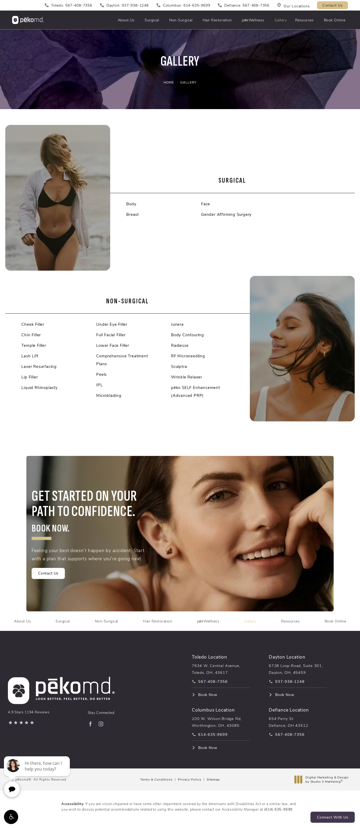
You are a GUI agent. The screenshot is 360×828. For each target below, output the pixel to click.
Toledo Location (209, 657)
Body (131, 203)
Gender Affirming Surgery (226, 214)
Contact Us (332, 5)
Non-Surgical (180, 19)
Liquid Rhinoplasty (39, 387)
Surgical (152, 19)
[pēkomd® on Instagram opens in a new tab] (101, 724)
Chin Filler (31, 334)
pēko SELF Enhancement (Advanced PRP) (195, 391)
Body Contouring (187, 334)
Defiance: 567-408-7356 (246, 5)
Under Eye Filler (111, 324)
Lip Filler (29, 376)
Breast (132, 214)
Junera (177, 324)
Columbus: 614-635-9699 (186, 5)
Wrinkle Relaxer (186, 376)
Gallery (281, 19)
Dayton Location (287, 657)
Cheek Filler (32, 324)
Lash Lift (29, 355)
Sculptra (179, 366)
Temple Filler (33, 345)
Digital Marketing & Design (327, 779)
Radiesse (179, 345)
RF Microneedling (188, 355)
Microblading (108, 395)
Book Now (207, 695)
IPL (99, 384)
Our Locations (297, 5)
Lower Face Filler (112, 345)
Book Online (335, 19)
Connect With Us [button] (332, 817)
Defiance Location (289, 710)
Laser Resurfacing (39, 366)
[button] (11, 817)
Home (169, 82)
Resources (304, 19)
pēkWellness (253, 19)
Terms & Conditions (156, 779)
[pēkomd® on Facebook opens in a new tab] (90, 724)
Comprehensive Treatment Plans (122, 359)
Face (205, 203)
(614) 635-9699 (278, 809)
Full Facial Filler (110, 334)
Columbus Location (213, 710)
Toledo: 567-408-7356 (71, 5)
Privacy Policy (189, 779)
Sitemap (213, 779)
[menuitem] (90, 724)
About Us (126, 19)
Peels (101, 374)
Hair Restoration (217, 19)
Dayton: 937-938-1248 (127, 5)
